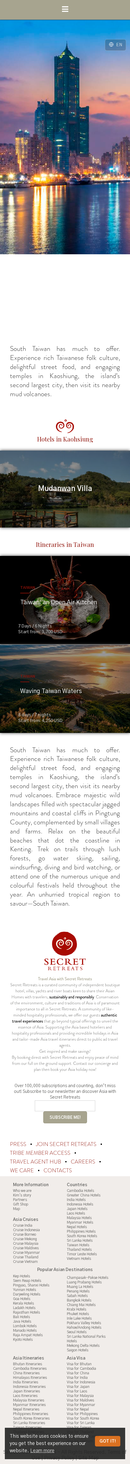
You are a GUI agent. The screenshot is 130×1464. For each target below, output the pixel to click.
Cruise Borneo (24, 1234)
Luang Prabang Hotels (84, 1282)
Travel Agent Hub (36, 1162)
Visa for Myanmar (81, 1405)
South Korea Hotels (82, 1236)
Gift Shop (20, 1204)
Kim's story (22, 1195)
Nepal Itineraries (26, 1409)
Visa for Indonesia (81, 1382)
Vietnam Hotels (79, 1258)
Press (19, 1144)
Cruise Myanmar (26, 1252)
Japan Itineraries (26, 1391)
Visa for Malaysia (80, 1396)
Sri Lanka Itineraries (29, 1423)
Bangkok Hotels (79, 1300)
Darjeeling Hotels (26, 1294)
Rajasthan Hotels (26, 1312)
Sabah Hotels (77, 1296)
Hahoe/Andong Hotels (84, 1327)
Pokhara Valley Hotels (84, 1323)
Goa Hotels (21, 1299)
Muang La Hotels (80, 1287)
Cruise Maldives (26, 1248)
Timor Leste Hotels (82, 1254)
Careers (83, 1162)
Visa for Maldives (80, 1400)
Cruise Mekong (25, 1239)
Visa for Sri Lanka (81, 1423)
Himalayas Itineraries (30, 1377)
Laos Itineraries (25, 1396)
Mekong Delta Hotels (83, 1345)
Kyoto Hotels (23, 1339)
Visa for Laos (77, 1391)
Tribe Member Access (41, 1153)
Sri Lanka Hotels (80, 1240)
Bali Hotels (21, 1317)
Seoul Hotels (76, 1332)
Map (16, 1209)
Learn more (42, 1450)
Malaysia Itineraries (28, 1400)
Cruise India (22, 1225)
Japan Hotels (77, 1209)
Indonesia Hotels (80, 1204)
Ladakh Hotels (24, 1308)
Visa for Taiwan (79, 1427)
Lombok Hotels (25, 1326)
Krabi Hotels (76, 1309)
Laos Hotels (76, 1213)
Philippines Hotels (81, 1231)
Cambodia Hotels (80, 1191)
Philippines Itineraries (30, 1414)
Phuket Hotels (78, 1314)
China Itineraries (26, 1373)
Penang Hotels (78, 1291)
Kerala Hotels (23, 1303)
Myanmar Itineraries (29, 1405)
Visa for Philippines (82, 1414)
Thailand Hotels (79, 1249)
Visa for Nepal (78, 1409)
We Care (22, 1170)
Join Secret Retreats (67, 1144)
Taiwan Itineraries (27, 1427)
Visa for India (77, 1377)
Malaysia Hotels (79, 1218)
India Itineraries (25, 1382)
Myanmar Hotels (80, 1222)
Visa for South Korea (83, 1418)
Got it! (107, 1441)
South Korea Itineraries (31, 1418)
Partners (20, 1200)
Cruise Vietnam (25, 1261)
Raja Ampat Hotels (28, 1335)
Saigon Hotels (77, 1350)
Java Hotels (22, 1321)
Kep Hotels (21, 1276)
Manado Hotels (25, 1330)
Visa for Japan (78, 1387)
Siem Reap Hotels (27, 1281)
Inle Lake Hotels (79, 1318)
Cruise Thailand (25, 1257)
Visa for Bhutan (79, 1364)
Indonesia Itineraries (29, 1387)
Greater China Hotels (83, 1195)
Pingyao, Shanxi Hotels (31, 1285)
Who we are (22, 1191)
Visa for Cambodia (81, 1368)
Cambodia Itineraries (30, 1368)
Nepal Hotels (77, 1227)
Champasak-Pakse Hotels (87, 1277)
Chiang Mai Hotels (81, 1305)
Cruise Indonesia (26, 1230)
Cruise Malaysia (25, 1243)
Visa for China (78, 1373)
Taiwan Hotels (78, 1245)
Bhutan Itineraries (27, 1364)
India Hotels (76, 1200)
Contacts (58, 1170)
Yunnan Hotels (24, 1290)
